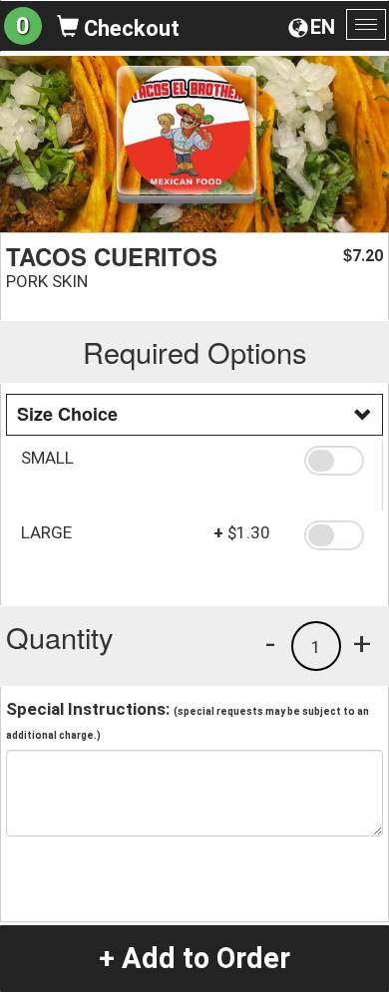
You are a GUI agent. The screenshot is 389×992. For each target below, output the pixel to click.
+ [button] (362, 643)
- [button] (270, 643)
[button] (336, 461)
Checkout (129, 28)
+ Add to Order (194, 958)
